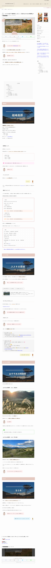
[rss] (48, 0)
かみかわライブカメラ (6, 306)
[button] (6, 36)
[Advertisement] (18, 73)
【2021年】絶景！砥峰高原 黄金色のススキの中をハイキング (19, 292)
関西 (13, 546)
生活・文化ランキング (4, 543)
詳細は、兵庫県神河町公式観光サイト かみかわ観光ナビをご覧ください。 (15, 249)
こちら (9, 243)
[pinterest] (47, 0)
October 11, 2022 (20, 336)
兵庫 (9, 546)
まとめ (7, 96)
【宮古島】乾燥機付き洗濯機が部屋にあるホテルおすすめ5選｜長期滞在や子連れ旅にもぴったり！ (43, 50)
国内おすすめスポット (5, 15)
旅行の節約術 (39, 33)
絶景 (11, 546)
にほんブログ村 (7, 539)
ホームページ (22, 185)
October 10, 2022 (19, 350)
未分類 (39, 35)
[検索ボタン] (48, 4)
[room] (46, 0)
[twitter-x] (44, 0)
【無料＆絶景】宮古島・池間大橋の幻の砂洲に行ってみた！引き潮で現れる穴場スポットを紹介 (43, 57)
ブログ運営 (39, 28)
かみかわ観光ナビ (10, 136)
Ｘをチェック (9, 91)
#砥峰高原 (21, 335)
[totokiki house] (10, 4)
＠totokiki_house (15, 45)
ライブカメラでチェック (11, 90)
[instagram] (45, 0)
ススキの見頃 (8, 89)
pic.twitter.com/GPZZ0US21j (27, 335)
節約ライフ (39, 38)
